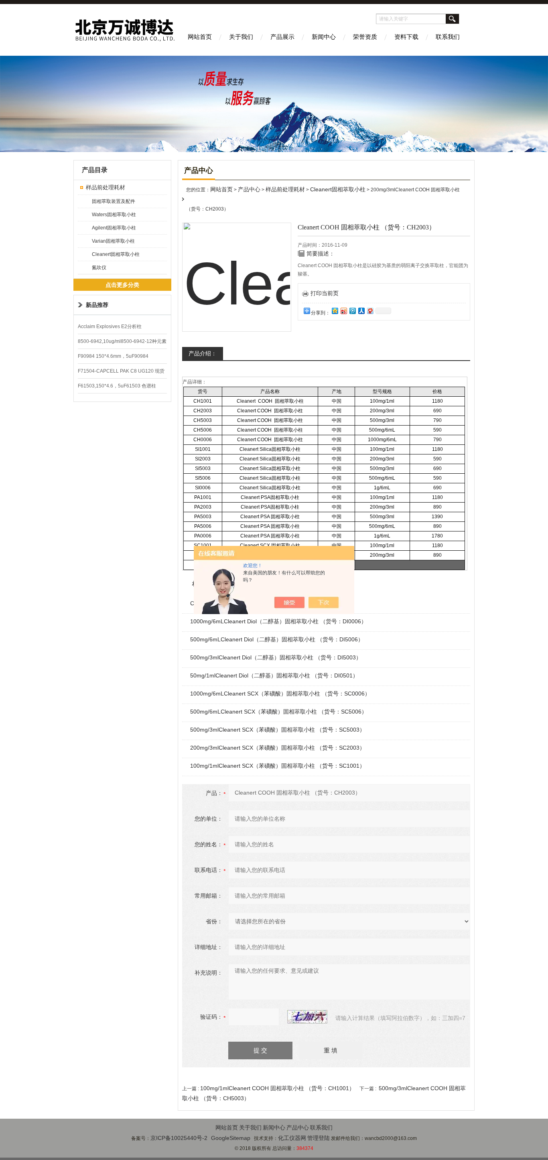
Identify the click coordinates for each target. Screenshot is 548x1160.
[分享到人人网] (361, 311)
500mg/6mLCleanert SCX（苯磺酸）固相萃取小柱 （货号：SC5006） (278, 711)
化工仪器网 (292, 1138)
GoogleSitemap (230, 1138)
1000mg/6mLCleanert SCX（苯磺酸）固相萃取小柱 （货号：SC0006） (280, 693)
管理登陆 (318, 1138)
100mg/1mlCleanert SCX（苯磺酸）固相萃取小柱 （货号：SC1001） (277, 766)
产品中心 (249, 189)
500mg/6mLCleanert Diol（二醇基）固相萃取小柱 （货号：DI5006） (276, 639)
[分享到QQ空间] (334, 311)
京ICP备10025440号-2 (178, 1138)
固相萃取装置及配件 (113, 201)
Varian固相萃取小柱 (113, 241)
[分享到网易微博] (369, 311)
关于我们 (241, 36)
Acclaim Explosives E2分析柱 (110, 326)
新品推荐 (97, 305)
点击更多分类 (122, 285)
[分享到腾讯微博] (352, 311)
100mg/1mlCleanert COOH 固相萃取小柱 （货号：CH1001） (277, 1088)
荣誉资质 (365, 36)
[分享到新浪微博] (343, 311)
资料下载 (406, 36)
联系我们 (448, 36)
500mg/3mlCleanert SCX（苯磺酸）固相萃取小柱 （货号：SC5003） (277, 729)
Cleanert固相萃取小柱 (116, 254)
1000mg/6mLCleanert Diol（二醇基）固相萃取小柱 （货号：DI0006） (278, 621)
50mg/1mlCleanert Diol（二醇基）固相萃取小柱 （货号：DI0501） (274, 675)
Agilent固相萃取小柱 (114, 228)
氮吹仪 (99, 267)
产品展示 (282, 36)
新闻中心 (324, 36)
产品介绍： (203, 353)
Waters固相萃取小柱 (114, 214)
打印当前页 (325, 293)
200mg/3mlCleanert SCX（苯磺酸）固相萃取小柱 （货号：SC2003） (277, 747)
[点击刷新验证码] (307, 1017)
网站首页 (200, 36)
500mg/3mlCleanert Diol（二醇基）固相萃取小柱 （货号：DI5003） (275, 657)
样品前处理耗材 (105, 187)
